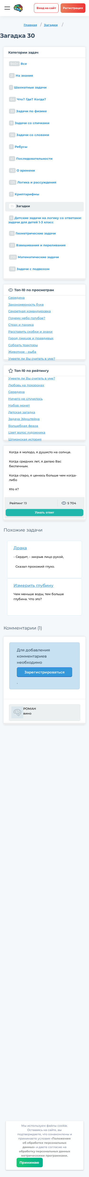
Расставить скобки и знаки (30, 331)
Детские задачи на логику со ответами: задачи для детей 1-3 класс (44, 220)
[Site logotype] (18, 8)
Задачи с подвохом (30, 269)
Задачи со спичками (29, 123)
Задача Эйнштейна (24, 419)
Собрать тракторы (23, 345)
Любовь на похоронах (26, 385)
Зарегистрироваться (44, 672)
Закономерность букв (26, 304)
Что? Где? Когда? (28, 99)
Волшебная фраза (23, 426)
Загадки (51, 25)
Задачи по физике (28, 111)
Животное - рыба (22, 352)
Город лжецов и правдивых (30, 338)
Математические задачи (34, 257)
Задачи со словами (29, 135)
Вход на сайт (46, 8)
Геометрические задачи (33, 233)
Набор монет (19, 405)
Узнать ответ (44, 512)
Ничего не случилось (25, 399)
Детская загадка (21, 412)
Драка (20, 548)
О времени (22, 170)
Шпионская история (25, 439)
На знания (21, 75)
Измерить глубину (33, 585)
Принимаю (29, 1162)
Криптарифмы (24, 194)
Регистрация (73, 8)
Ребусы (18, 147)
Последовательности (31, 158)
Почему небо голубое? (26, 318)
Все (18, 63)
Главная (30, 25)
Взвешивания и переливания (38, 245)
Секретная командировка (29, 311)
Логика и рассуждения (33, 182)
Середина (16, 297)
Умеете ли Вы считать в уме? (31, 358)
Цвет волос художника (26, 432)
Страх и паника (21, 325)
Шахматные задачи (28, 87)
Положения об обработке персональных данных (47, 1143)
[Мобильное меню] (7, 8)
